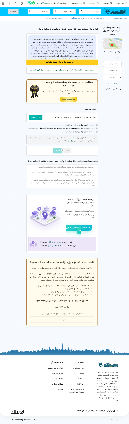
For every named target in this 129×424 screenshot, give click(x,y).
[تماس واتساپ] (33, 3)
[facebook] (17, 412)
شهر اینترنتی (120, 3)
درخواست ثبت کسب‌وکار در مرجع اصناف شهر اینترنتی (60, 313)
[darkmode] (16, 3)
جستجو (13, 11)
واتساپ (61, 320)
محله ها (81, 378)
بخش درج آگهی (72, 141)
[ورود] (10, 3)
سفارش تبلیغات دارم (68, 99)
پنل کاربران (80, 384)
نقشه (33, 117)
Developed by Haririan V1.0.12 (23, 419)
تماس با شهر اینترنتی (55, 368)
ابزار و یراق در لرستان (101, 18)
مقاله (82, 373)
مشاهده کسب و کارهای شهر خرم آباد (78, 229)
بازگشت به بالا (114, 420)
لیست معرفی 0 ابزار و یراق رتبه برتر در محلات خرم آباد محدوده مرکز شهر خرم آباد (62, 70)
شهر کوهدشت (112, 70)
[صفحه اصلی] (116, 11)
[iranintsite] (13, 412)
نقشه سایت (58, 378)
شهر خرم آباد (111, 77)
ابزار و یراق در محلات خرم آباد (56, 18)
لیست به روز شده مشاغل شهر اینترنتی (76, 390)
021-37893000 (60, 307)
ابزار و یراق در (80, 18)
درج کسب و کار (78, 368)
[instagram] (21, 412)
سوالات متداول (57, 384)
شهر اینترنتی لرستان (119, 18)
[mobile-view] (22, 3)
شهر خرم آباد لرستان (56, 245)
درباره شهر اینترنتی (56, 373)
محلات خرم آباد (112, 83)
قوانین (60, 389)
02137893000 (42, 3)
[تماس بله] (30, 3)
